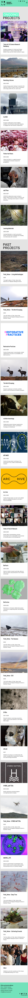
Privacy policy (24, 995)
